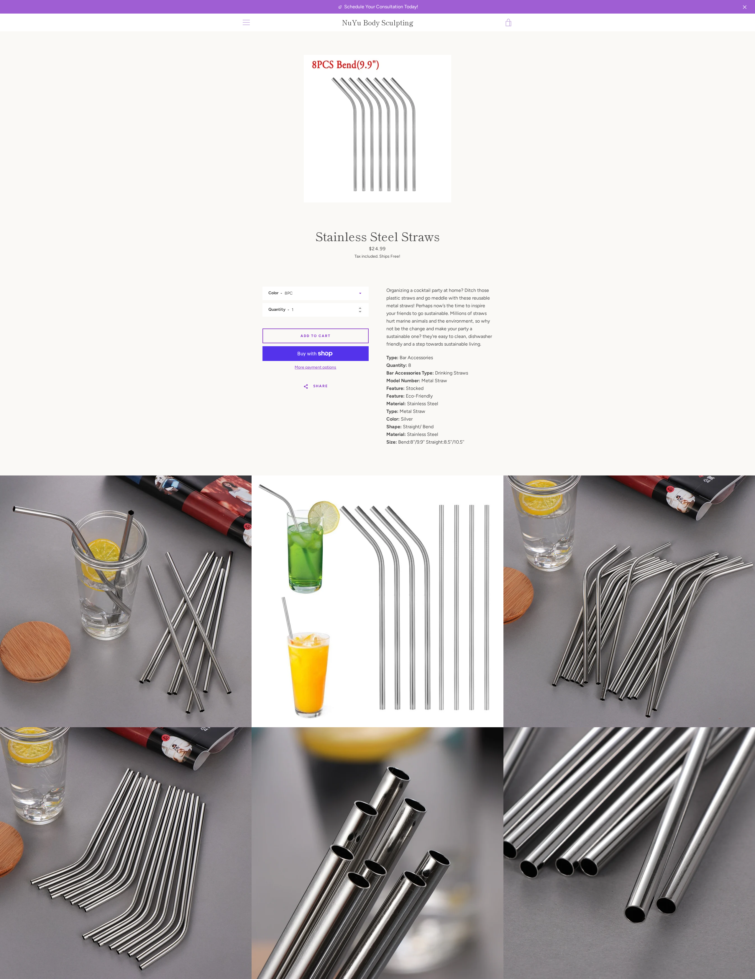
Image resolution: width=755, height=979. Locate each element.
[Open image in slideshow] (377, 128)
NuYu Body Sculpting (377, 22)
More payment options (315, 367)
